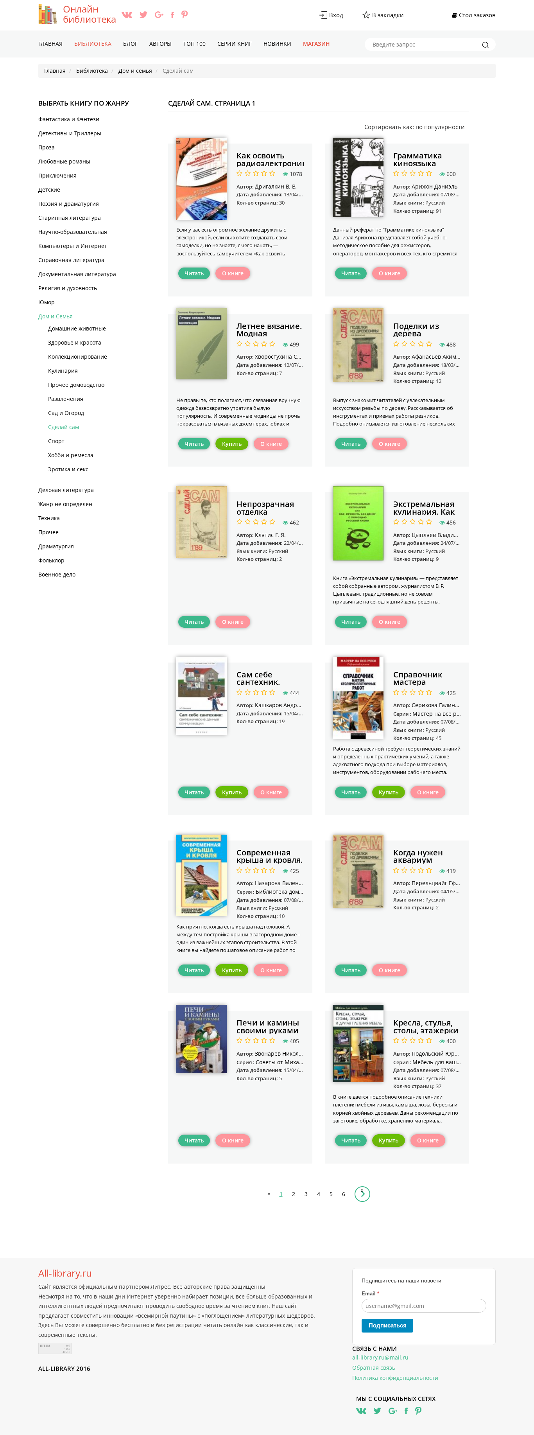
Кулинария (63, 370)
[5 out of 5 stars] (271, 173)
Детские (49, 189)
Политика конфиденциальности (395, 1377)
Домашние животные (77, 328)
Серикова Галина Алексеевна (451, 705)
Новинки (277, 43)
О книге (233, 273)
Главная (50, 43)
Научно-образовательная (72, 231)
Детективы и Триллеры (69, 133)
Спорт (56, 441)
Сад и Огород (66, 413)
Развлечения (65, 398)
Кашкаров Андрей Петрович (293, 705)
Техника (49, 518)
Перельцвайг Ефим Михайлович (455, 883)
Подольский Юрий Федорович (453, 1053)
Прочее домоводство (76, 384)
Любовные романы (64, 161)
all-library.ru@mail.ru (380, 1357)
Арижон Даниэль (434, 186)
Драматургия (56, 546)
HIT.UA (45, 1346)
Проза (46, 147)
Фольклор (51, 560)
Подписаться (388, 1325)
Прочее (48, 532)
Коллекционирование (77, 356)
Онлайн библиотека (89, 14)
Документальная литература (77, 274)
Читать (194, 273)
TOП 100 (194, 43)
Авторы (160, 43)
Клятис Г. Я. (270, 535)
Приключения (57, 175)
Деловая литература (66, 490)
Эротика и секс (68, 469)
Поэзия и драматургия (68, 203)
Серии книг (234, 43)
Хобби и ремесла (70, 455)
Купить (232, 443)
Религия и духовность (67, 288)
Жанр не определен (65, 504)
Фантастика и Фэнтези (68, 119)
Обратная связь (373, 1367)
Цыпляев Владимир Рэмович (450, 535)
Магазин (316, 43)
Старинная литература (69, 217)
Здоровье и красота (74, 342)
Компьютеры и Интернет (72, 246)
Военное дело (56, 574)
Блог (130, 43)
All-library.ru (65, 1273)
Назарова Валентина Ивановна (297, 883)
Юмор (46, 302)
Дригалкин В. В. (276, 186)
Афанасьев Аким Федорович (450, 356)
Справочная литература (71, 260)
